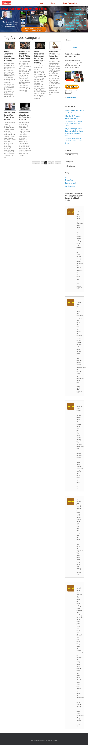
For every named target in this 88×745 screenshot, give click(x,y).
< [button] (1, 18)
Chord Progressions (70, 3)
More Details (15, 20)
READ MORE (71, 97)
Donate (74, 47)
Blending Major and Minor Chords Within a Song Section (24, 55)
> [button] (85, 18)
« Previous (36, 163)
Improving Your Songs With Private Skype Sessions (9, 116)
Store (53, 3)
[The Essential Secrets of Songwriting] (6, 3)
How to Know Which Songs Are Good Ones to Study (24, 116)
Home (41, 3)
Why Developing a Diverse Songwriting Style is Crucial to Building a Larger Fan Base (74, 132)
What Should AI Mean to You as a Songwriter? (73, 117)
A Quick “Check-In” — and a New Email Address (74, 112)
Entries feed (69, 180)
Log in (67, 177)
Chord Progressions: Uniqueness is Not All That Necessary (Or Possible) (39, 57)
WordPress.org (70, 186)
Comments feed (70, 183)
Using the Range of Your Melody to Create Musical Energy (73, 140)
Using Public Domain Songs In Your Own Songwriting (54, 55)
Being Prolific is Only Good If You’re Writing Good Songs (74, 123)
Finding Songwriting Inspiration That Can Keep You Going (9, 56)
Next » (58, 163)
